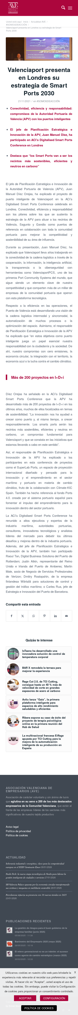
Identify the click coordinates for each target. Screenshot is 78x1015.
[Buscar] (61, 8)
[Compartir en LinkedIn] (55, 615)
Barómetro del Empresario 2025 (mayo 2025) (38, 941)
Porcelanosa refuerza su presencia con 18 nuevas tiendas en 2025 (36, 894)
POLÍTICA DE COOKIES (39, 1008)
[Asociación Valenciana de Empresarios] (32, 8)
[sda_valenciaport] (39, 49)
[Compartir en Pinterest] (44, 615)
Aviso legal (12, 827)
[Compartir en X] (22, 615)
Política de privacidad (18, 831)
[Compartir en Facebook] (11, 615)
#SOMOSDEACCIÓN (48, 101)
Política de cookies (17, 835)
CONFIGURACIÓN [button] (54, 998)
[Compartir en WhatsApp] (33, 615)
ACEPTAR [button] (25, 998)
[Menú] (70, 8)
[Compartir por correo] (66, 615)
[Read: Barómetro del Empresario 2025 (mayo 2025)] (9, 943)
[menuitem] (61, 8)
